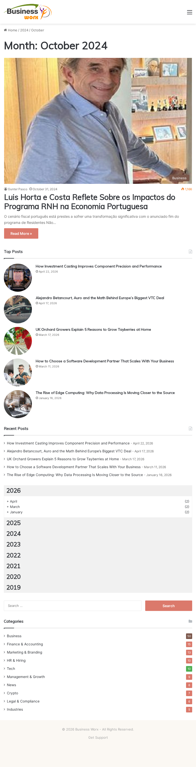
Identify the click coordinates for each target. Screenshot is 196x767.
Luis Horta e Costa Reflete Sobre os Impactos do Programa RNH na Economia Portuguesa (89, 201)
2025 (13, 523)
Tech (11, 669)
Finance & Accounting (25, 644)
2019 (13, 587)
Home (12, 30)
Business (14, 636)
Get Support (98, 737)
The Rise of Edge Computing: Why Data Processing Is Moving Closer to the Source (105, 392)
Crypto (12, 693)
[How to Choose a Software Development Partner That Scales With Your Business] (18, 373)
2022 (13, 555)
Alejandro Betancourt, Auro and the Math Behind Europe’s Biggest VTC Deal (100, 298)
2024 (24, 30)
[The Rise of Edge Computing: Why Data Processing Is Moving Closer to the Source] (18, 404)
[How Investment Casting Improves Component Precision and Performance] (18, 278)
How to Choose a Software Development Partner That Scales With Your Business (105, 361)
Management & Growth (26, 677)
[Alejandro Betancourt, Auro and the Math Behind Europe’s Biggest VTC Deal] (18, 309)
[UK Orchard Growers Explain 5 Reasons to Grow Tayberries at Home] (18, 341)
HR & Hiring (16, 660)
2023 (13, 544)
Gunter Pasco (17, 189)
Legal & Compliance (23, 701)
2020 (13, 576)
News (11, 685)
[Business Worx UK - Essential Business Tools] (28, 12)
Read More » (21, 233)
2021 (13, 566)
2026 (13, 490)
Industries (15, 709)
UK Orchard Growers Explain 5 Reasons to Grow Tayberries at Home (93, 329)
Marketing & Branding (24, 652)
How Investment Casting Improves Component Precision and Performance (99, 266)
